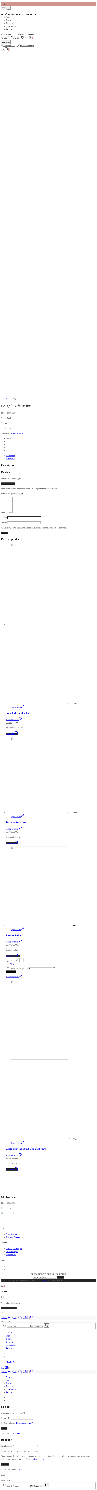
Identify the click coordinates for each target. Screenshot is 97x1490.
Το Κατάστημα (12, 1252)
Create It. (43, 1280)
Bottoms (9, 23)
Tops (8, 17)
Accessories (11, 26)
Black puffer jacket (16, 822)
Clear (12, 964)
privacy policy (38, 1459)
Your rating (6, 494)
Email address (7, 1446)
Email (4, 523)
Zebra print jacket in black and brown (26, 1148)
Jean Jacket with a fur (17, 713)
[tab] (51, 455)
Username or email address (12, 1413)
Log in (4, 1428)
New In (9, 14)
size (7, 962)
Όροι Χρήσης (11, 1234)
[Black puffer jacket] (39, 813)
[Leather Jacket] (39, 926)
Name (4, 518)
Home (3, 399)
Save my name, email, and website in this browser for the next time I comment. (35, 528)
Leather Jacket (13, 935)
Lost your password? (24, 1423)
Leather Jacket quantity (19, 968)
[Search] (46, 1325)
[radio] (12, 960)
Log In (19, 1469)
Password (5, 1418)
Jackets (9, 29)
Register (16, 1433)
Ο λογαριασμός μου (14, 1248)
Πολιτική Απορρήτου (14, 1237)
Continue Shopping (9, 1308)
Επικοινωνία (11, 1255)
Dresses (9, 20)
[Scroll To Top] (2, 1314)
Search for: (5, 1321)
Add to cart (11, 972)
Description (10, 456)
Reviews (10, 459)
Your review (6, 512)
